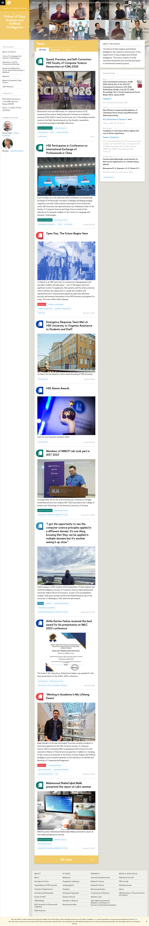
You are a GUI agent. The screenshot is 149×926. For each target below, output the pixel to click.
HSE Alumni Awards (57, 388)
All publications (109, 177)
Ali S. (105, 119)
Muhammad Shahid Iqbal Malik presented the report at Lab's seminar (68, 784)
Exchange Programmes (71, 893)
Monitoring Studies (98, 889)
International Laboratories (100, 877)
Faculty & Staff (40, 897)
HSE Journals (123, 881)
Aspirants (5, 76)
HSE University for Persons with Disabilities (46, 905)
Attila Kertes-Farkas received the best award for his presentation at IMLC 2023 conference (69, 624)
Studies (66, 874)
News (41, 43)
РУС (127, 2)
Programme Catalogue (71, 881)
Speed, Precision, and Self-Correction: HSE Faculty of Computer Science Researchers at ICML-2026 (68, 62)
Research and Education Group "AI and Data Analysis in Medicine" (13, 70)
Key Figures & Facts (41, 881)
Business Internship (69, 904)
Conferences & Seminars (100, 893)
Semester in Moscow (70, 900)
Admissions (67, 877)
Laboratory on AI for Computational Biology (10, 63)
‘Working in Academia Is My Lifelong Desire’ (67, 696)
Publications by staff (126, 877)
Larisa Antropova (17, 151)
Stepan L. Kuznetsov (111, 137)
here (94, 919)
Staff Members (8, 86)
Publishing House (125, 885)
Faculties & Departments (43, 889)
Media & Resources (128, 874)
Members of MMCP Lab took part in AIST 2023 (68, 452)
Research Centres (97, 881)
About (37, 874)
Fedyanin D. (107, 99)
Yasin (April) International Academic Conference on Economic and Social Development (103, 902)
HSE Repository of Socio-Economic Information (132, 894)
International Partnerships (43, 893)
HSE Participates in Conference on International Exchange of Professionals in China (66, 149)
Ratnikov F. (123, 119)
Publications (109, 73)
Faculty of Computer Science (14, 8)
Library (121, 889)
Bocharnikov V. (112, 119)
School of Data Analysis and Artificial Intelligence (14, 21)
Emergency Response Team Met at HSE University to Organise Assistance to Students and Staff (69, 325)
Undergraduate (68, 885)
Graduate (66, 889)
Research (95, 874)
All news (66, 859)
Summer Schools (69, 897)
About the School (9, 52)
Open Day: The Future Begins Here (67, 233)
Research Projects (97, 885)
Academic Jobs (96, 897)
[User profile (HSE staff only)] (139, 2)
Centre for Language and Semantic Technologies (11, 57)
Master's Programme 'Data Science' (11, 81)
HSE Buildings (39, 900)
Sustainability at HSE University (45, 885)
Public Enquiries (40, 910)
